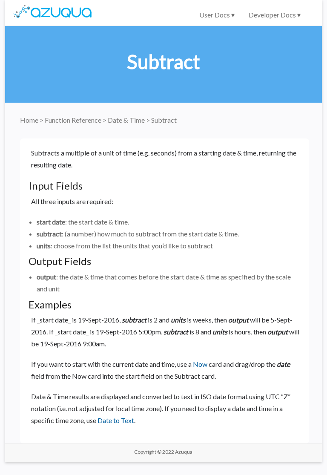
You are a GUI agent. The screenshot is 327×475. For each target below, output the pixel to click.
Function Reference (74, 120)
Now (200, 364)
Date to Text (116, 420)
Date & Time (127, 120)
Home (30, 120)
